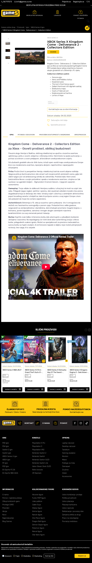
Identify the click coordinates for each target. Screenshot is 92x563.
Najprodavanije (8, 518)
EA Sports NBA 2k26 (10, 473)
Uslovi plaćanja (68, 501)
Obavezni (8, 556)
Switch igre (6, 453)
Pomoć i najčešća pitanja (12, 498)
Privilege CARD (8, 505)
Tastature (65, 450)
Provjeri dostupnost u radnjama (54, 135)
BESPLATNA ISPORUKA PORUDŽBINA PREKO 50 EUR (45, 5)
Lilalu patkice (37, 501)
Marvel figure (37, 531)
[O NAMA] (37, 423)
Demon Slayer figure (40, 525)
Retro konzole (37, 470)
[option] (46, 5)
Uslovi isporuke (68, 508)
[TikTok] (86, 423)
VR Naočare (36, 473)
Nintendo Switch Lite (40, 463)
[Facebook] (74, 423)
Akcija (4, 511)
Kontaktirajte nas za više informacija (63, 109)
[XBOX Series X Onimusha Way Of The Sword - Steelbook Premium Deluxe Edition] (57, 349)
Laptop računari (68, 443)
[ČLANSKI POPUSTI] (15, 404)
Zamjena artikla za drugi (71, 515)
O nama (5, 495)
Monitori (65, 456)
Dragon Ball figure (39, 521)
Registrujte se (78, 2)
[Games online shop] (10, 13)
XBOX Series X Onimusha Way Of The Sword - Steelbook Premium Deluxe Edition (56, 371)
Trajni (18, 556)
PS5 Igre (5, 443)
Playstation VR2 (38, 450)
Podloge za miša (68, 463)
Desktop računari (68, 446)
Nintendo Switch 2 (39, 453)
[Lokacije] (57, 12)
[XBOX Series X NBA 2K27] (12, 349)
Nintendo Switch (38, 456)
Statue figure (37, 508)
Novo (4, 515)
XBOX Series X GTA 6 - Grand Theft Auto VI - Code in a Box (33, 371)
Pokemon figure (38, 528)
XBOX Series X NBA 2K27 (12, 370)
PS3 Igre (5, 466)
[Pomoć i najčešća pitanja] (80, 12)
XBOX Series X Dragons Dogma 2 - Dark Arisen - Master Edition (79, 371)
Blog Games (7, 521)
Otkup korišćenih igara (11, 501)
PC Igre (5, 463)
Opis (11, 135)
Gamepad (66, 466)
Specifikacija (80, 135)
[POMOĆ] (55, 423)
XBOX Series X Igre (37, 27)
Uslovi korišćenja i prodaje (72, 495)
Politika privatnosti (69, 498)
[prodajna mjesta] (45, 404)
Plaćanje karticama (69, 505)
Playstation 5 (37, 446)
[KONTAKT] (19, 423)
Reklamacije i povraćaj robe (72, 511)
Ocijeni (53, 52)
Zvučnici (65, 470)
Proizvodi (20, 27)
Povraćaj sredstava (69, 521)
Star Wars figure (38, 535)
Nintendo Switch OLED (40, 460)
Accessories (67, 476)
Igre (27, 27)
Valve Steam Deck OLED (41, 466)
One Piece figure (38, 518)
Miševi (64, 460)
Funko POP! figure (39, 498)
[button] (46, 21)
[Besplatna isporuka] (34, 12)
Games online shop (8, 27)
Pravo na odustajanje (70, 518)
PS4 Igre (5, 446)
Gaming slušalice (68, 453)
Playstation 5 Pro (38, 443)
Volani (64, 473)
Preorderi (5, 508)
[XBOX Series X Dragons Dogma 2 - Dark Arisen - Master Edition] (80, 349)
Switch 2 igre (7, 450)
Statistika (27, 556)
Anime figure (37, 511)
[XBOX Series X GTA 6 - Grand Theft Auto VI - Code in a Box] (35, 349)
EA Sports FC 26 (8, 470)
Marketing (38, 556)
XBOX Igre (6, 460)
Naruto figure (37, 515)
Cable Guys (36, 505)
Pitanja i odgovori (26, 135)
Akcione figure (37, 495)
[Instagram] (80, 423)
